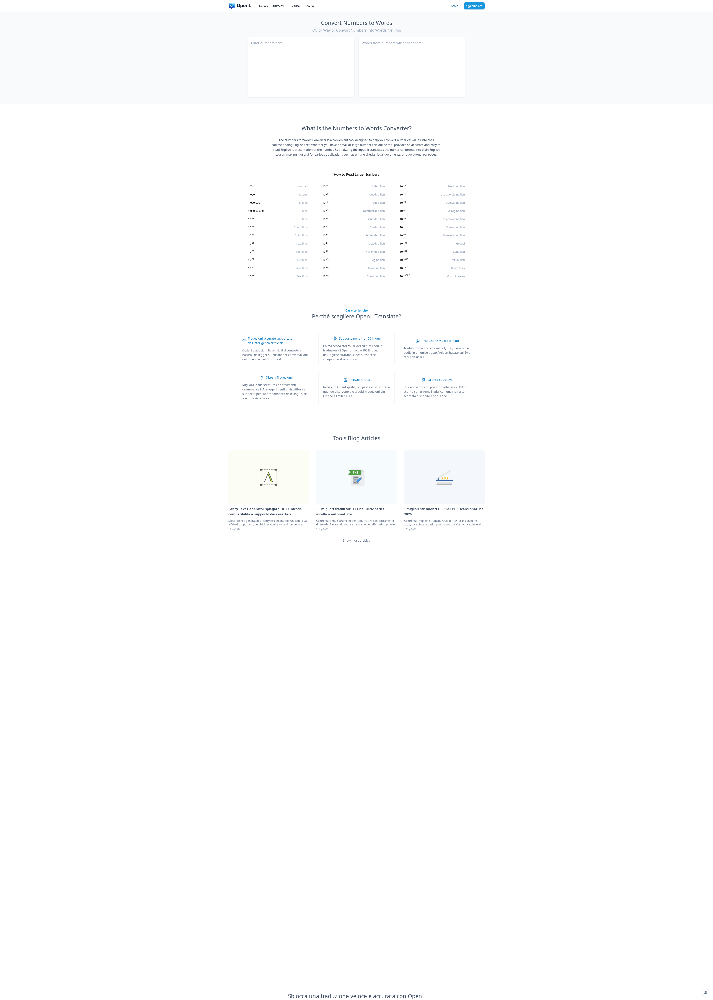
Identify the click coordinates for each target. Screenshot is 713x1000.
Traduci (263, 6)
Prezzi (310, 6)
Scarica (295, 6)
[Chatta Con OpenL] (705, 992)
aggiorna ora (474, 6)
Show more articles (356, 540)
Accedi (455, 6)
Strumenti (278, 6)
